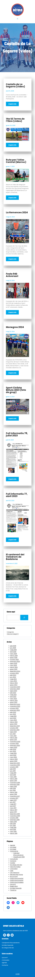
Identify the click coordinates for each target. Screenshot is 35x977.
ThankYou (13, 890)
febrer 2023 (14, 700)
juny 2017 (13, 802)
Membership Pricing (16, 875)
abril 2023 (13, 697)
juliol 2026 (13, 646)
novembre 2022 (15, 706)
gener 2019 (13, 781)
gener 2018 (13, 794)
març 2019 (13, 777)
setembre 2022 (15, 710)
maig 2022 (13, 716)
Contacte (13, 861)
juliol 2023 (13, 693)
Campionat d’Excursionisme (11, 943)
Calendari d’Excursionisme (18, 854)
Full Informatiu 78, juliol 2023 (17, 434)
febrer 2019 (13, 779)
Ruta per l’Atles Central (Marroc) (16, 161)
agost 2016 (13, 822)
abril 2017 (13, 806)
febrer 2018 (13, 792)
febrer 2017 (13, 810)
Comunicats (14, 859)
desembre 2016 (15, 814)
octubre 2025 (14, 659)
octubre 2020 (14, 743)
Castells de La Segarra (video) (15, 85)
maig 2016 (13, 827)
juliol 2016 (13, 824)
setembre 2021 (14, 730)
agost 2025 (13, 663)
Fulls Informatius (15, 867)
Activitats (5, 938)
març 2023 (13, 699)
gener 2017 (13, 812)
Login (11, 871)
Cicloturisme (14, 851)
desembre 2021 (15, 726)
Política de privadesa (16, 882)
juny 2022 (13, 714)
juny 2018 (13, 790)
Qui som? (13, 884)
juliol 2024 (13, 675)
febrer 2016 (13, 833)
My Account (14, 876)
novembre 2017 (15, 796)
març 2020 (13, 757)
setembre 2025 (15, 661)
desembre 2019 (15, 763)
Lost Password (14, 873)
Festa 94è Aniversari (12, 275)
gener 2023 (13, 702)
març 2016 (13, 831)
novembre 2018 (15, 783)
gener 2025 (13, 669)
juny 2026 (13, 648)
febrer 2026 (14, 656)
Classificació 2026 (19, 857)
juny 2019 (13, 771)
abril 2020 (13, 755)
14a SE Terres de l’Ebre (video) (15, 120)
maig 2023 (13, 695)
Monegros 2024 (15, 327)
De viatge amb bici (16, 865)
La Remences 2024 (17, 212)
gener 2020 (13, 761)
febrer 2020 (14, 759)
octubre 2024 (14, 673)
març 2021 (13, 736)
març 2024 (13, 681)
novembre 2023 (15, 687)
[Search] (24, 617)
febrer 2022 (14, 722)
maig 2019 (13, 773)
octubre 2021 (14, 728)
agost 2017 (13, 800)
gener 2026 (13, 658)
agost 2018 (13, 786)
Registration (14, 886)
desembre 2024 (15, 671)
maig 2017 (13, 804)
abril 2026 (13, 652)
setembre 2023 (15, 689)
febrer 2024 (14, 683)
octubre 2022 (14, 708)
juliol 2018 (13, 788)
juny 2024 (13, 677)
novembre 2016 (15, 816)
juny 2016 (13, 826)
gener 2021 (13, 740)
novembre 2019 (15, 765)
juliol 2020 (13, 749)
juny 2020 (13, 751)
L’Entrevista (13, 869)
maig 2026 (13, 650)
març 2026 (13, 654)
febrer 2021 (13, 738)
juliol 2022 (13, 712)
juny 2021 (13, 734)
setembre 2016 (15, 820)
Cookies (12, 863)
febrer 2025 (14, 667)
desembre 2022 (15, 704)
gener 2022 (13, 724)
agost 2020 (13, 747)
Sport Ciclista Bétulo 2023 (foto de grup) (16, 390)
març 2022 (13, 720)
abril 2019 (13, 775)
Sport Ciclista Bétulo (13, 926)
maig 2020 (13, 753)
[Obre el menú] (17, 19)
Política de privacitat (16, 878)
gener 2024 (13, 685)
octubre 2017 (14, 798)
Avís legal (13, 847)
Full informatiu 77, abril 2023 (17, 495)
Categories (10, 632)
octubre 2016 (14, 818)
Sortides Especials (15, 888)
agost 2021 (13, 732)
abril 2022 (13, 718)
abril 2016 (13, 829)
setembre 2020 (15, 745)
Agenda (12, 845)
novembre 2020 (15, 742)
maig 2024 (13, 679)
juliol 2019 (13, 769)
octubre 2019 (14, 767)
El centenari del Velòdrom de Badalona (15, 556)
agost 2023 (13, 691)
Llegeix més (12, 104)
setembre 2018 (15, 784)
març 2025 (13, 665)
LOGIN (17, 974)
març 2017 (13, 808)
